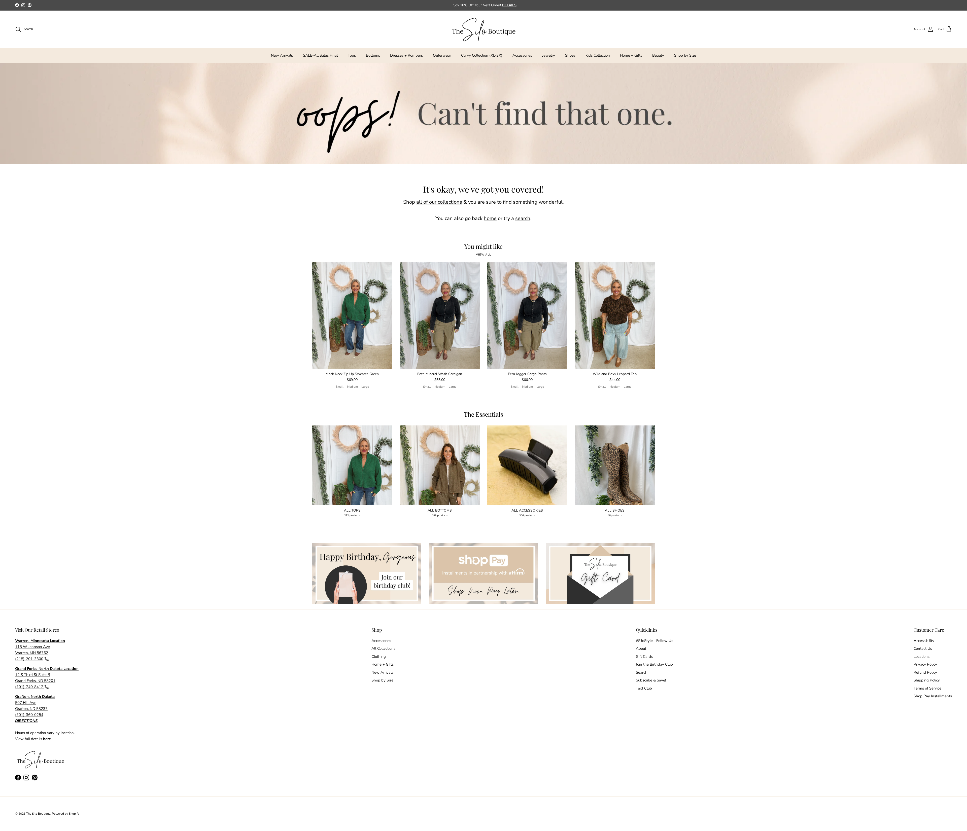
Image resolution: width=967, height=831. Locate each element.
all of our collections (439, 202)
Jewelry (548, 55)
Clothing (378, 656)
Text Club (644, 688)
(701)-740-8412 (29, 686)
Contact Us (923, 648)
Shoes (570, 55)
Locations (921, 656)
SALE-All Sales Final (320, 55)
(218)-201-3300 (29, 658)
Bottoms (373, 55)
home (490, 218)
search (522, 218)
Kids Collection (597, 55)
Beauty (658, 55)
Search (641, 672)
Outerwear (442, 55)
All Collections (383, 648)
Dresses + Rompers (406, 55)
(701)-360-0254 (29, 714)
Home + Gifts (631, 55)
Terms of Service (927, 688)
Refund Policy (925, 672)
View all (483, 255)
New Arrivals (282, 55)
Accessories (522, 55)
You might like (483, 246)
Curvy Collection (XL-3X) (481, 55)
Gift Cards (644, 656)
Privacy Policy (925, 664)
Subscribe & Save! (651, 680)
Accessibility (924, 640)
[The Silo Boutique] (483, 29)
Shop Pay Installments (933, 696)
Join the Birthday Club (654, 664)
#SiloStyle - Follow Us (654, 640)
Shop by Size (685, 55)
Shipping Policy (927, 680)
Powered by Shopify (65, 814)
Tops (352, 55)
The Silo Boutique (38, 814)
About (641, 648)
